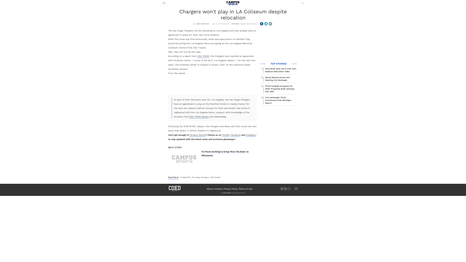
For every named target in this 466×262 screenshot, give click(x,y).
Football (183, 177)
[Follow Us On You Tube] (296, 189)
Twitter (225, 135)
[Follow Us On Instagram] (289, 189)
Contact (218, 189)
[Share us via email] (270, 23)
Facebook (235, 135)
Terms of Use (245, 189)
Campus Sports (197, 135)
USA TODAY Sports (199, 116)
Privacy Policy (230, 189)
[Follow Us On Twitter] (285, 189)
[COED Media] (174, 191)
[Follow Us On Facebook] (282, 189)
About (210, 189)
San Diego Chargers (200, 177)
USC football (215, 177)
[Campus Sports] (233, 3)
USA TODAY (203, 56)
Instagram (251, 135)
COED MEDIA (227, 193)
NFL (189, 177)
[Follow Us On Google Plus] (292, 189)
